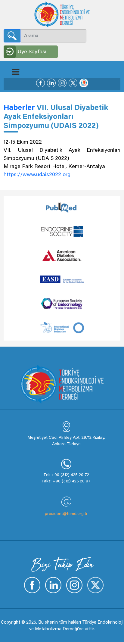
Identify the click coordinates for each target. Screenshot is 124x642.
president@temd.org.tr (66, 514)
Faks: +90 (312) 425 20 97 (66, 481)
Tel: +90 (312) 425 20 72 (66, 475)
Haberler (20, 108)
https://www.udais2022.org (37, 175)
